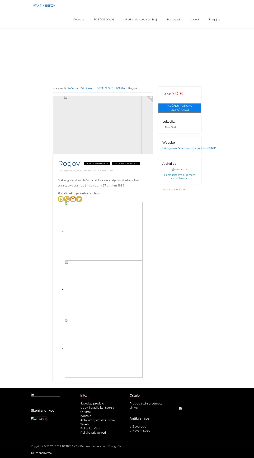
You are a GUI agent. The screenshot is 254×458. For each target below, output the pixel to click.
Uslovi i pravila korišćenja (97, 407)
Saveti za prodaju (92, 403)
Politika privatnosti (93, 432)
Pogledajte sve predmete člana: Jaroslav (179, 176)
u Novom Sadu (140, 430)
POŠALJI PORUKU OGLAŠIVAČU (179, 108)
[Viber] (67, 199)
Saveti (84, 424)
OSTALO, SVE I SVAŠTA (111, 88)
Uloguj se (214, 19)
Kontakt (86, 416)
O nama (85, 411)
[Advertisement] (127, 57)
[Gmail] (73, 199)
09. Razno (87, 88)
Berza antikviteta (41, 453)
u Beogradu (138, 426)
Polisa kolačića (90, 428)
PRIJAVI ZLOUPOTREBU (174, 189)
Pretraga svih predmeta (146, 403)
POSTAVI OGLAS (104, 19)
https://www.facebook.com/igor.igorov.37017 (189, 148)
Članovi (194, 19)
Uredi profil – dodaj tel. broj (141, 19)
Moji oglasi (173, 19)
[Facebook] (61, 199)
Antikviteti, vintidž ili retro (97, 420)
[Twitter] (79, 199)
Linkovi (134, 407)
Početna (78, 19)
